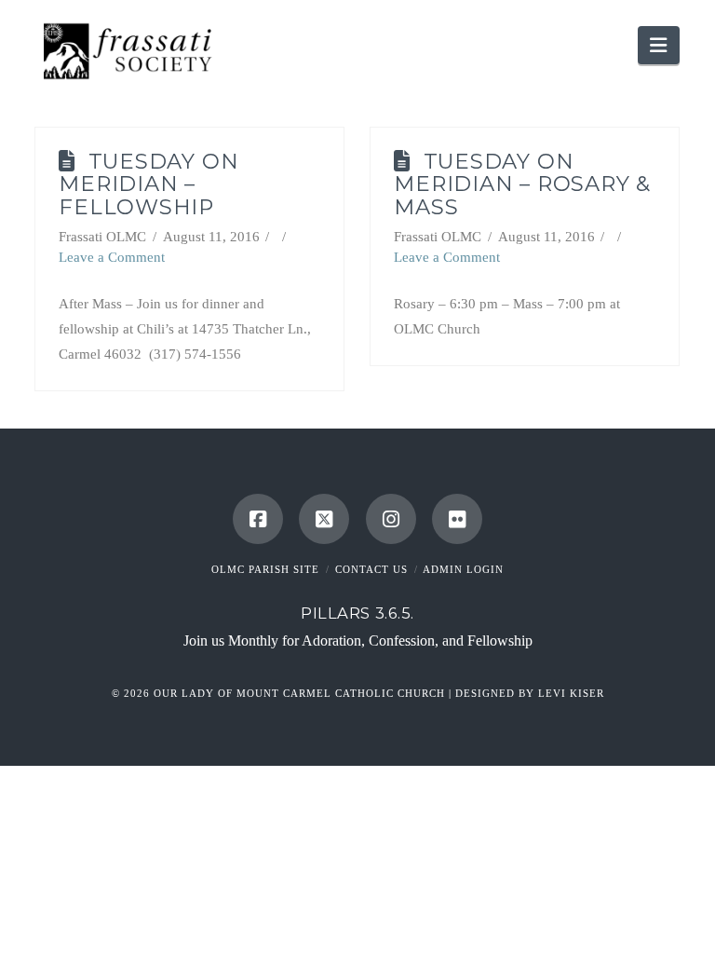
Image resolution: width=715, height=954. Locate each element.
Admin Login (463, 569)
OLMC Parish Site (265, 569)
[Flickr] (457, 519)
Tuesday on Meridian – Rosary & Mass (522, 184)
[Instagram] (391, 519)
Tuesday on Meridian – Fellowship (148, 184)
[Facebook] (258, 519)
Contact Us (371, 569)
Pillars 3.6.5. (357, 613)
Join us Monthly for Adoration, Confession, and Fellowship (358, 640)
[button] (658, 45)
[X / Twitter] (324, 519)
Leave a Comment (112, 257)
